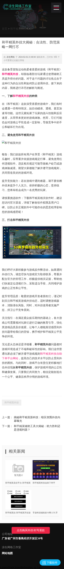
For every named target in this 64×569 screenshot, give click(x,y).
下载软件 (52, 562)
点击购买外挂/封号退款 (31, 530)
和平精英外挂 (10, 74)
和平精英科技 (18, 28)
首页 (4, 28)
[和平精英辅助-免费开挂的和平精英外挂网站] (17, 6)
